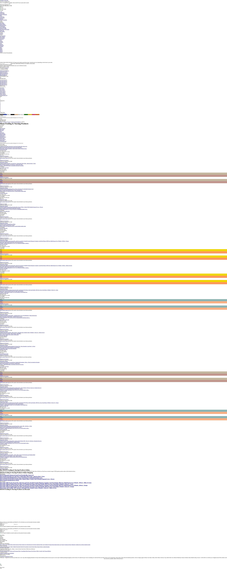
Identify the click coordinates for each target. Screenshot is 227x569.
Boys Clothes (2, 544)
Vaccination (26, 546)
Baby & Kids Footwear (14, 544)
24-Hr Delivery (3, 139)
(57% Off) (5, 458)
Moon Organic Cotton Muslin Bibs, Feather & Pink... (10, 442)
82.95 (2, 335)
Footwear (2, 39)
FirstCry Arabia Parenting (44, 546)
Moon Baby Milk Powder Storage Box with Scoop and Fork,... (12, 242)
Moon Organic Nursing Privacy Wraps (7, 225)
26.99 (1, 293)
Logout (1, 32)
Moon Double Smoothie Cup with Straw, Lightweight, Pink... (11, 164)
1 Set (1, 250)
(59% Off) (5, 193)
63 (0, 228)
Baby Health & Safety (86, 544)
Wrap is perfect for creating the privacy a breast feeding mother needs (13, 191)
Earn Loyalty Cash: (4, 158)
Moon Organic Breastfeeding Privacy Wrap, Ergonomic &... (11, 190)
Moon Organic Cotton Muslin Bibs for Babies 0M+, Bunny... (11, 388)
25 (0, 458)
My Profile (2, 23)
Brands (5, 553)
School (1, 41)
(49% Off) (7, 319)
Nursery (1, 44)
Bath (1, 47)
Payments (2, 551)
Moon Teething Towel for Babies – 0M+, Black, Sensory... (11, 455)
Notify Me (2, 30)
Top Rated (2, 132)
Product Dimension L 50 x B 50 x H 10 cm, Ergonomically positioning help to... (15, 317)
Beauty (1, 50)
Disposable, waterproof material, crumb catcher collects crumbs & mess (13, 148)
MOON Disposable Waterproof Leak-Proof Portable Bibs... (11, 147)
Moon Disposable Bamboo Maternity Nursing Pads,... (10, 347)
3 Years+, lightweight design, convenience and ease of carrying (11, 165)
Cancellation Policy (24, 551)
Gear (1, 43)
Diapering (2, 45)
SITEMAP (12, 553)
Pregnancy (9, 546)
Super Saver (2, 140)
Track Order (2, 17)
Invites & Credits (3, 28)
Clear (7, 76)
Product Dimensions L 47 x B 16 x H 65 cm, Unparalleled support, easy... (14, 209)
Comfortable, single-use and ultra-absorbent (8, 348)
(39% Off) (8, 211)
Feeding (1, 46)
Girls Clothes (7, 544)
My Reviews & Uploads (4, 29)
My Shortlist (2, 31)
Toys (1, 40)
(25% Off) (5, 391)
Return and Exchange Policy (15, 551)
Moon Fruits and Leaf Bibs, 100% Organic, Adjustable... (10, 333)
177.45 (4, 211)
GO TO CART (9, 157)
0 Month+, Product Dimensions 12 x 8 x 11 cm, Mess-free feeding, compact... (14, 243)
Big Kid (22, 546)
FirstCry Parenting (3, 19)
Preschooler (18, 546)
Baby (12, 546)
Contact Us (2, 16)
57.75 (2, 458)
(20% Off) (6, 293)
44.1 (2, 391)
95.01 (1, 319)
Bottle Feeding (2, 134)
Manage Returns (3, 25)
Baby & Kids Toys (22, 544)
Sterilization (2, 135)
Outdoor (1, 42)
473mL (1, 174)
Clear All (6, 67)
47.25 (2, 244)
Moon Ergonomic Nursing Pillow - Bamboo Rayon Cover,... (11, 316)
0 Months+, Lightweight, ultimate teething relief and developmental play (13, 456)
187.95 (3, 319)
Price (1, 131)
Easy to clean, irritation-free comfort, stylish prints (9, 334)
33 (0, 391)
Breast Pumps (2, 133)
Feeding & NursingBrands (16, 122)
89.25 (2, 193)
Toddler (14, 546)
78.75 (3, 167)
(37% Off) (5, 244)
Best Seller (2, 129)
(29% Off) (5, 149)
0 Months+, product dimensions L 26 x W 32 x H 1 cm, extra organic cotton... (14, 389)
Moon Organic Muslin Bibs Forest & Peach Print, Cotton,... (11, 427)
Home (1, 48)
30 (0, 244)
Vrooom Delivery (47, 551)
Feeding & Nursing (6, 122)
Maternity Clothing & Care (77, 544)
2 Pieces (1, 300)
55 (0, 335)
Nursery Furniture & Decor (66, 544)
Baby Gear (42, 544)
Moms (1, 49)
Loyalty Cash (41, 551)
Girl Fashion (2, 38)
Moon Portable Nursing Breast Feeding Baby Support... (10, 208)
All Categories (2, 35)
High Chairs (2, 138)
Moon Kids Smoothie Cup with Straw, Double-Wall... (10, 363)
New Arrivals (2, 128)
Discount (1, 130)
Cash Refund (2, 26)
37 (0, 193)
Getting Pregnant (3, 546)
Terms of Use (30, 551)
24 (0, 149)
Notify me (2, 525)
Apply (3, 144)
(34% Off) (5, 335)
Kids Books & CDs (30, 544)
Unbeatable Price (3, 141)
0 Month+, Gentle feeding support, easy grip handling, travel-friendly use (13, 292)
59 (0, 349)
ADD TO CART (3, 157)
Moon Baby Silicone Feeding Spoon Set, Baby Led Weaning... (12, 291)
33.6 (2, 149)
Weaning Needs (3, 136)
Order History (2, 24)
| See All (5, 145)
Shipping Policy (7, 551)
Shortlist (1, 18)
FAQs (8, 553)
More (1, 15)
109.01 (1, 211)
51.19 (1, 167)
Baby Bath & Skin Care (56, 544)
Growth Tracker (32, 546)
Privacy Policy (36, 551)
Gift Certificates (3, 27)
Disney (1, 51)
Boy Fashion (2, 36)
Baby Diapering (37, 544)
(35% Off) (7, 167)
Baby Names (37, 546)
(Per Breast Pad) (4, 353)
